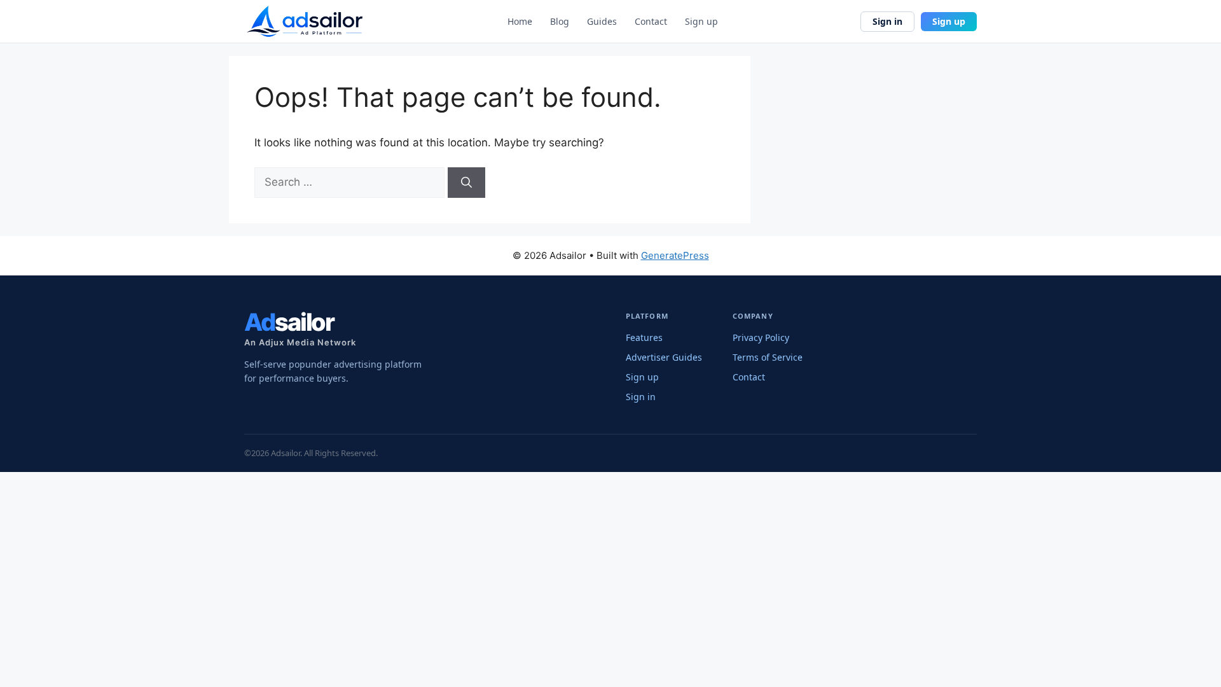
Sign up (701, 21)
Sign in (887, 21)
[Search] (466, 182)
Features (644, 337)
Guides (602, 21)
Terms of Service (768, 357)
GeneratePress (675, 255)
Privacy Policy (761, 337)
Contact (651, 21)
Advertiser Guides (664, 357)
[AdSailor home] (304, 21)
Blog (559, 21)
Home (519, 21)
